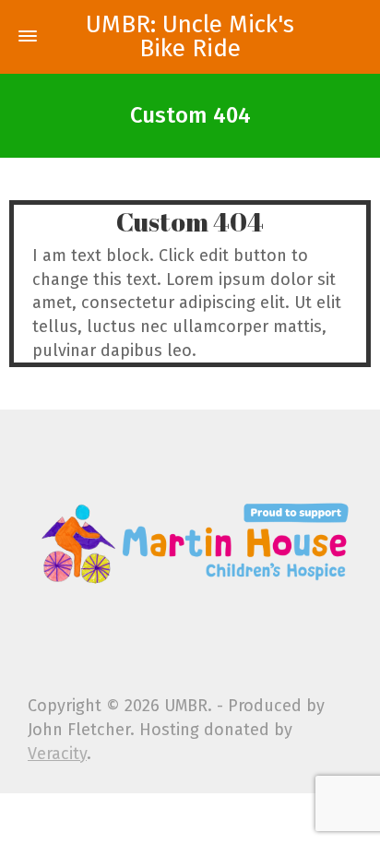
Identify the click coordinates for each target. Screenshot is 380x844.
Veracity (57, 753)
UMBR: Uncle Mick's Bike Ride (190, 37)
